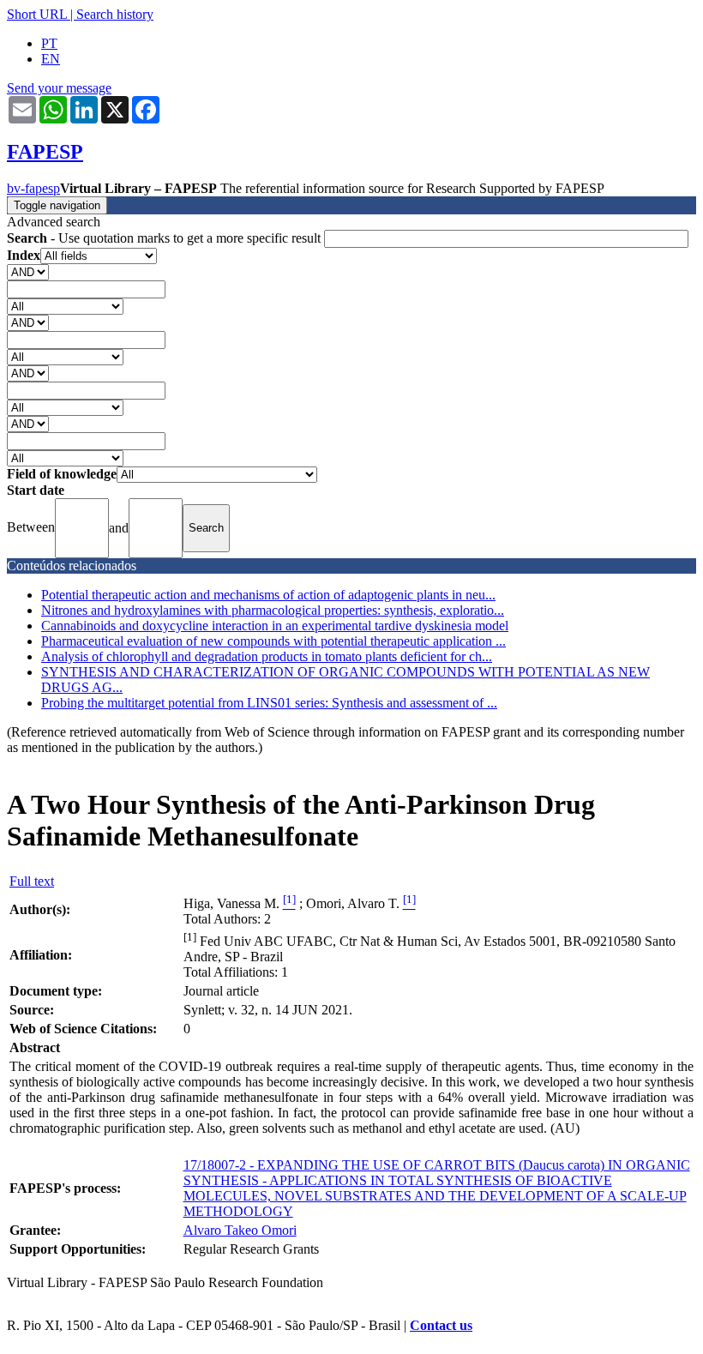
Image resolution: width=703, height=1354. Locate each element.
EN (50, 58)
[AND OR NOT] (28, 271)
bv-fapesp (33, 188)
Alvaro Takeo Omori (240, 1230)
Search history (114, 14)
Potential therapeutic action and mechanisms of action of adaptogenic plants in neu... (268, 594)
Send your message (59, 88)
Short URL (37, 14)
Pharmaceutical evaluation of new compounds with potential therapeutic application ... (273, 641)
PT (49, 43)
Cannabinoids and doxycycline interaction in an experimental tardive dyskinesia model (274, 625)
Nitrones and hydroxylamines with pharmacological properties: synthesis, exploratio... (272, 610)
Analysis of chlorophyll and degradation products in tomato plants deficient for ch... (266, 656)
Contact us (441, 1325)
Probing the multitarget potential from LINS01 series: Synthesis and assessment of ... (269, 702)
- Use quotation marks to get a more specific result (165, 238)
